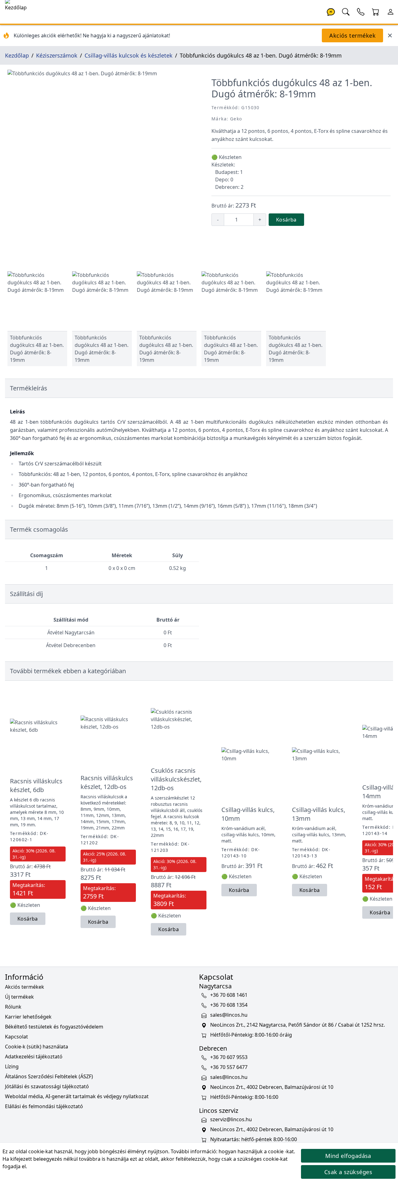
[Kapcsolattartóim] (360, 11)
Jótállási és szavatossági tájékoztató (47, 1086)
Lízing (12, 1066)
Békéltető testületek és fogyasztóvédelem (54, 1026)
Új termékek (19, 996)
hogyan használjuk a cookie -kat (256, 1151)
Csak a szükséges (348, 1172)
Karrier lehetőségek (28, 1016)
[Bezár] (390, 35)
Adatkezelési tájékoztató (33, 1056)
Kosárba (286, 219)
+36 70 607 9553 (229, 1057)
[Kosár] (375, 11)
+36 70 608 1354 (229, 1004)
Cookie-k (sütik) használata (36, 1046)
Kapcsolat (16, 1036)
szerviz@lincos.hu (231, 1119)
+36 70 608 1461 (229, 994)
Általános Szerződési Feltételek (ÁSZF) (49, 1076)
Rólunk (13, 1006)
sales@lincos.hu (229, 1014)
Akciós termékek (352, 35)
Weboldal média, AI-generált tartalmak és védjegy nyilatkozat (77, 1096)
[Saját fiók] (390, 11)
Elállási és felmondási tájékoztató (44, 1106)
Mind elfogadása (348, 1155)
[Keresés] (345, 11)
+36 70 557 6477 (229, 1067)
